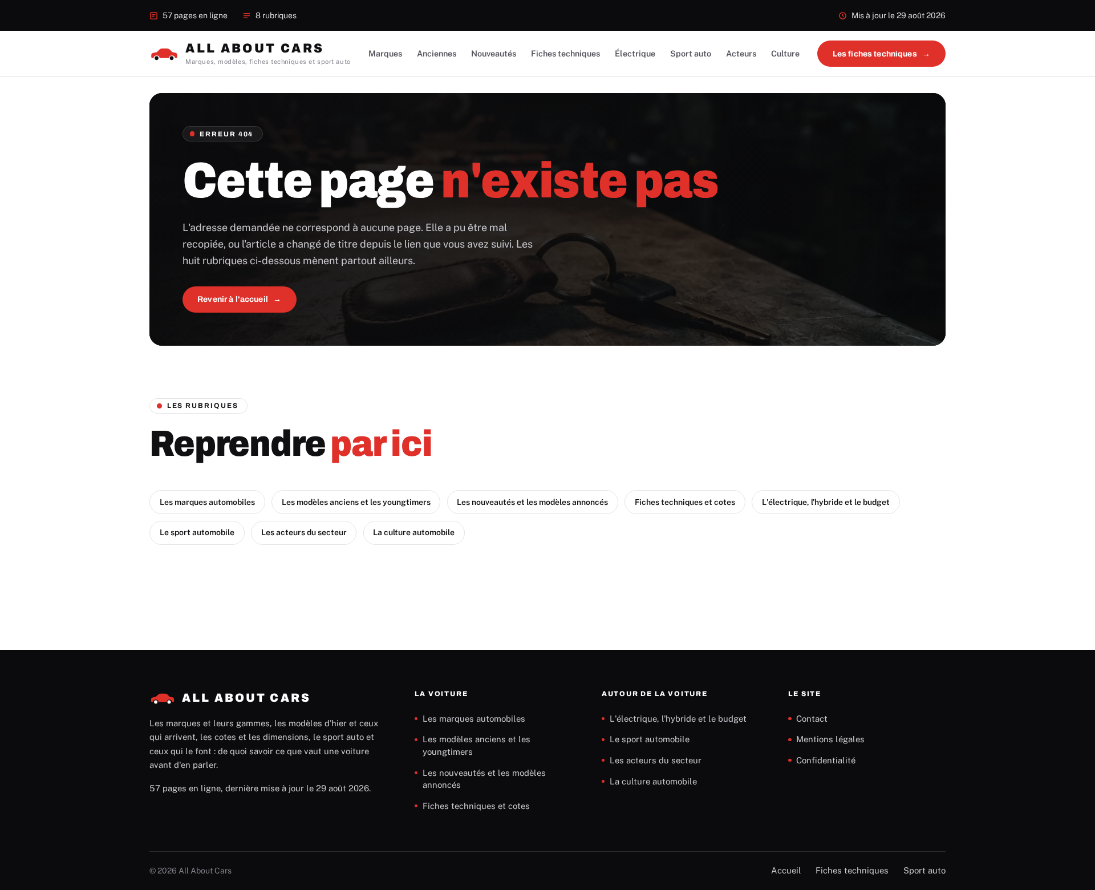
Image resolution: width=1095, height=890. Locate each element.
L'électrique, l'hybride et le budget (826, 502)
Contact (812, 718)
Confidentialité (825, 760)
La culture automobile (414, 532)
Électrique (635, 53)
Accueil (786, 870)
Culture (785, 53)
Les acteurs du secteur (304, 532)
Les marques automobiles (207, 502)
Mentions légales (830, 739)
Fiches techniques (565, 53)
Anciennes (436, 53)
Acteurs (741, 53)
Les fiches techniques (875, 54)
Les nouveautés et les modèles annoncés (532, 502)
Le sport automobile (197, 532)
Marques (385, 53)
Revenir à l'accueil (232, 299)
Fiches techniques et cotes (685, 502)
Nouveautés (493, 53)
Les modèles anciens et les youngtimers (356, 502)
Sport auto (690, 53)
